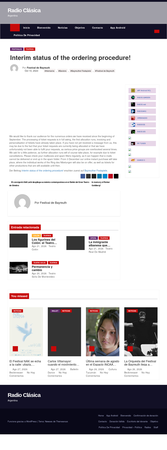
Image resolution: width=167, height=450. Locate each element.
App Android (117, 27)
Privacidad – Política (132, 427)
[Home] (15, 27)
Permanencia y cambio (42, 268)
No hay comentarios (22, 374)
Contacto (97, 27)
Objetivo (80, 27)
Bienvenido (44, 27)
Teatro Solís (39, 263)
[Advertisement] (64, 110)
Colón (36, 235)
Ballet (55, 311)
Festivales (17, 49)
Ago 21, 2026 (39, 246)
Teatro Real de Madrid (101, 250)
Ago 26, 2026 (97, 369)
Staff (156, 427)
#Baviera (62, 70)
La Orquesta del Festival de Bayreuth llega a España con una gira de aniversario (140, 366)
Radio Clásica (24, 10)
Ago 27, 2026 (20, 369)
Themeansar (62, 421)
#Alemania (49, 70)
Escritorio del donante (137, 421)
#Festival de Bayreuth (104, 70)
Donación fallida (116, 421)
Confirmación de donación (146, 415)
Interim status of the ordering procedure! (42, 170)
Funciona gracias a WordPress (22, 421)
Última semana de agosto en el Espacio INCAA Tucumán (102, 364)
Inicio (26, 27)
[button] (152, 31)
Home (101, 415)
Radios (147, 427)
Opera (93, 238)
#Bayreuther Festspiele (80, 70)
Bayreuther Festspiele (95, 170)
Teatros (30, 49)
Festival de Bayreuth (38, 67)
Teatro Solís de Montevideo (44, 275)
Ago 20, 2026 (39, 273)
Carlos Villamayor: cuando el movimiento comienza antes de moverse (62, 366)
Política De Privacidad (27, 35)
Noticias (63, 27)
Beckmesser (16, 372)
